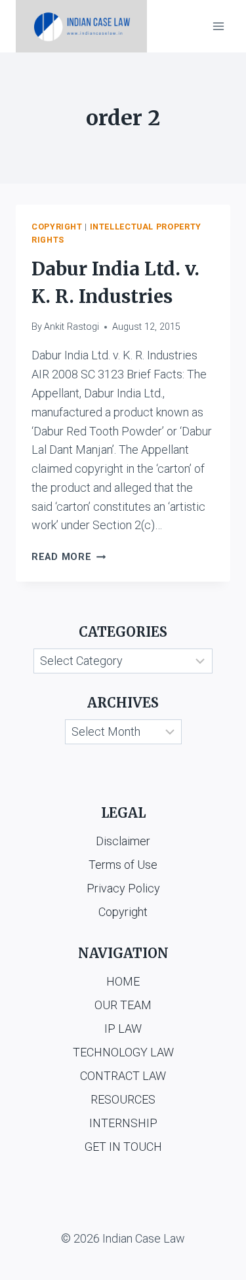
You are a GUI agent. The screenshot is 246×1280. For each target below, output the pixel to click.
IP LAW (123, 1028)
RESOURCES (123, 1099)
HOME (123, 981)
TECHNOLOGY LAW (123, 1052)
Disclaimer (123, 841)
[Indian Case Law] (81, 26)
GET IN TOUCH (123, 1146)
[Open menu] (218, 26)
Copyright (57, 226)
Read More (68, 557)
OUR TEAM (123, 1005)
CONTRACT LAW (123, 1076)
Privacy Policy (123, 888)
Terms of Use (123, 864)
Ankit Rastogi (71, 326)
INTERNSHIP (123, 1123)
